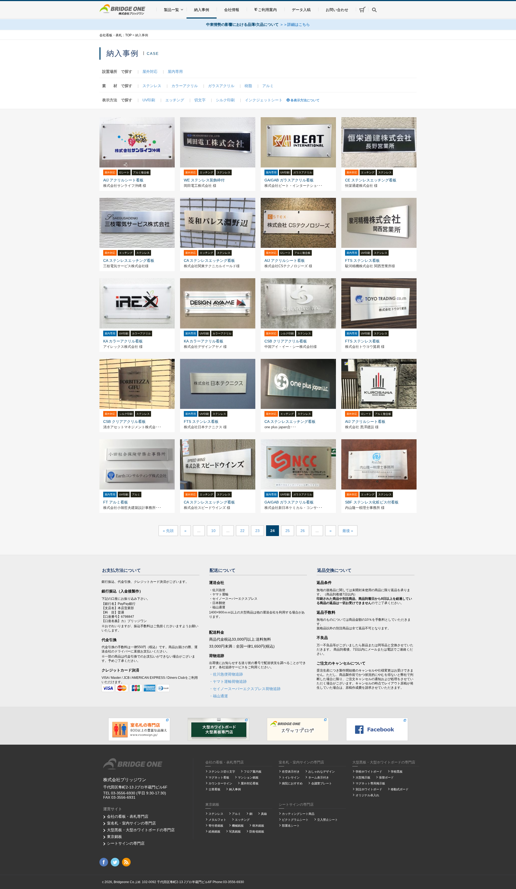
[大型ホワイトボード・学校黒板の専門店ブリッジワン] (218, 729)
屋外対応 (149, 71)
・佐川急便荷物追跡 (226, 674)
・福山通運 (218, 696)
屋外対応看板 (250, 783)
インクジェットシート (263, 100)
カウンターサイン (220, 783)
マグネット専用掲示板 (370, 783)
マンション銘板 (248, 777)
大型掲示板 (363, 777)
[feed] (126, 862)
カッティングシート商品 (298, 813)
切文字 (200, 100)
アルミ (268, 86)
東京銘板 (114, 836)
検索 (374, 9)
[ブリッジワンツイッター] (115, 862)
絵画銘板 (214, 831)
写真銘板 (235, 831)
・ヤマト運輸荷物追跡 (228, 681)
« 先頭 (168, 531)
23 (257, 531)
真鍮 (264, 813)
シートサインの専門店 (126, 843)
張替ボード (386, 777)
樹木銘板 (258, 825)
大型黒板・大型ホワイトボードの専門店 (141, 830)
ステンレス (151, 86)
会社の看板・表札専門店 (127, 816)
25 (287, 531)
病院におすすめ (292, 783)
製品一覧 (171, 10)
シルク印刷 (225, 100)
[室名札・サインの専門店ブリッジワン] (139, 729)
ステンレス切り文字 (222, 771)
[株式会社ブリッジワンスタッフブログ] (298, 729)
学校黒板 (397, 771)
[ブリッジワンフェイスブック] (103, 862)
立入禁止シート (327, 819)
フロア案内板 (252, 771)
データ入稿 (301, 10)
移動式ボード (399, 789)
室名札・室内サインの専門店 (131, 823)
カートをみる (362, 9)
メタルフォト (217, 819)
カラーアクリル (184, 86)
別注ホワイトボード (369, 789)
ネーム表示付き (318, 777)
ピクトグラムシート (295, 819)
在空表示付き (291, 771)
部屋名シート (291, 825)
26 (302, 531)
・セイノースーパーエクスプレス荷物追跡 (245, 689)
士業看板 (214, 789)
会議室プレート (321, 783)
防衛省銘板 (256, 831)
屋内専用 (175, 71)
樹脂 (248, 86)
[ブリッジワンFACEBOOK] (377, 729)
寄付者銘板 (216, 825)
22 (242, 531)
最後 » (347, 531)
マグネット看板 (219, 777)
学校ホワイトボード (369, 771)
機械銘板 (238, 825)
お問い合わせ (337, 10)
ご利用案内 (267, 10)
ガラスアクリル (221, 86)
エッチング (174, 100)
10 (213, 531)
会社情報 (231, 10)
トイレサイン (291, 777)
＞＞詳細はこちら (295, 24)
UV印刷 (148, 100)
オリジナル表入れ (367, 795)
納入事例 (201, 10)
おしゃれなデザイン (321, 771)
